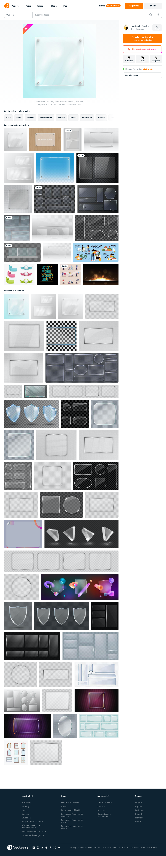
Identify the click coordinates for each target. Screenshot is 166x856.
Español (138, 806)
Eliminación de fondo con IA (34, 831)
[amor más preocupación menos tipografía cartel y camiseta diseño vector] (47, 274)
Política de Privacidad (130, 847)
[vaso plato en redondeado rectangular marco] (83, 391)
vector (73, 117)
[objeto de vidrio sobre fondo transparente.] (57, 252)
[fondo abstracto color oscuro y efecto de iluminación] (100, 274)
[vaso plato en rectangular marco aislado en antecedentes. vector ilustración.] (98, 445)
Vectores (15, 6)
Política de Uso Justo (149, 847)
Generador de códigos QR (33, 835)
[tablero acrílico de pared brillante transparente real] (55, 168)
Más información (131, 75)
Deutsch (139, 814)
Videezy (25, 810)
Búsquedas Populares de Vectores (72, 815)
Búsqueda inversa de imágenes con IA (31, 826)
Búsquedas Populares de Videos (72, 827)
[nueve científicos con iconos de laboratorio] (70, 274)
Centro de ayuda (105, 802)
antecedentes (46, 117)
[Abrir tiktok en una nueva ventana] (50, 848)
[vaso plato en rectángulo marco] (101, 306)
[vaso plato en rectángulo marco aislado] (24, 336)
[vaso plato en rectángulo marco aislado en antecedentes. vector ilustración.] (57, 700)
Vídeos (40, 6)
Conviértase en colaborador (104, 815)
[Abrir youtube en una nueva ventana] (59, 848)
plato (18, 117)
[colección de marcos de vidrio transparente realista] (54, 199)
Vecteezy (25, 806)
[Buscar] (150, 14)
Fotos (28, 6)
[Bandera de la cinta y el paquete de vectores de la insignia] (19, 274)
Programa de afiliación (71, 810)
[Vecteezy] (6, 5)
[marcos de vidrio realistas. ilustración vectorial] (72, 139)
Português (139, 810)
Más (65, 6)
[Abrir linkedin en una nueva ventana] (42, 848)
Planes (102, 5)
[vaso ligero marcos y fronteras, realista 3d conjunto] (81, 368)
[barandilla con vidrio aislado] (22, 252)
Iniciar (153, 5)
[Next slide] (114, 117)
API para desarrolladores (33, 821)
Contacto (101, 806)
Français (139, 817)
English (138, 802)
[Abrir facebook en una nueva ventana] (34, 848)
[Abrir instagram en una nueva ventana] (38, 848)
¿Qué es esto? (148, 69)
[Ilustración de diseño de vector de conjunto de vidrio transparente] (17, 228)
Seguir (157, 29)
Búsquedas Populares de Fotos (72, 821)
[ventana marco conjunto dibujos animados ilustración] (16, 752)
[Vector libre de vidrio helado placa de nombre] (45, 139)
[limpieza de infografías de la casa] (95, 252)
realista (30, 117)
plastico (101, 117)
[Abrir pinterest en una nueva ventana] (46, 848)
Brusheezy (26, 802)
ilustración (87, 117)
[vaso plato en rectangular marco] (98, 336)
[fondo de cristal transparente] (23, 534)
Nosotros (101, 810)
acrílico (61, 117)
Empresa (25, 814)
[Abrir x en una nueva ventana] (55, 848)
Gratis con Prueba (142, 38)
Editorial (53, 6)
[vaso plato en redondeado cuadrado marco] (52, 476)
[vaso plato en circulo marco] (21, 587)
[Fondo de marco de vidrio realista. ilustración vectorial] (18, 199)
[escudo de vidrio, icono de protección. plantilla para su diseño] (18, 616)
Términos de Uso (113, 847)
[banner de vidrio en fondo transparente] (61, 336)
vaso (8, 117)
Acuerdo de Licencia (70, 802)
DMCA (64, 806)
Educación (26, 817)
